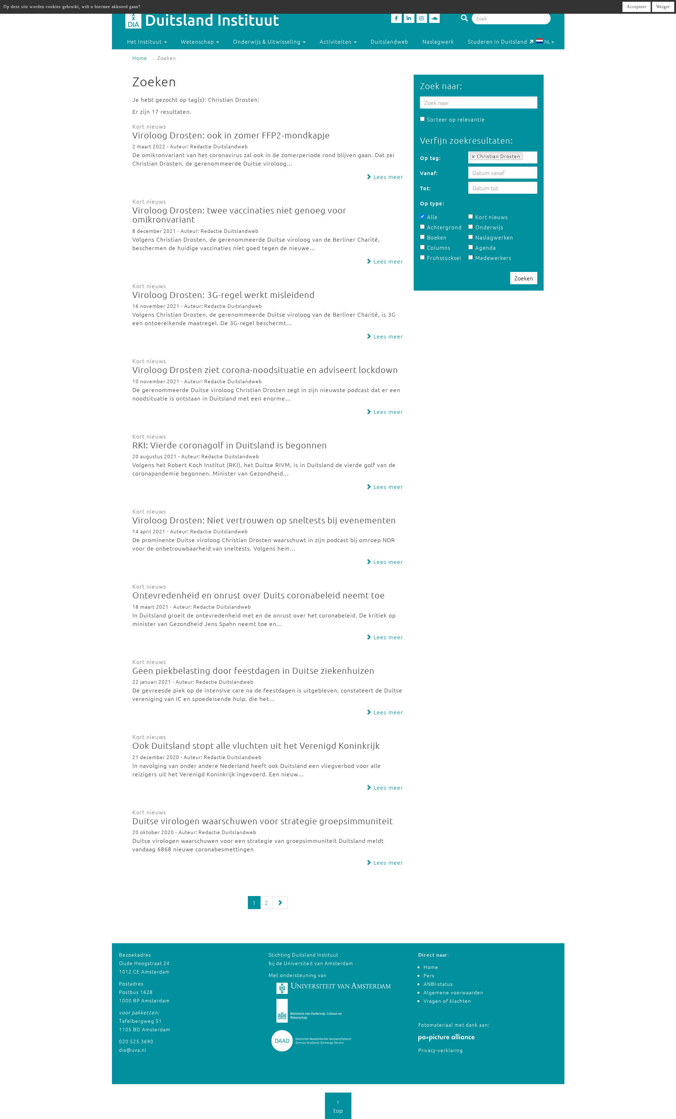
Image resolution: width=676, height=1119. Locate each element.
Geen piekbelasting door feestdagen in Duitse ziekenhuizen (253, 670)
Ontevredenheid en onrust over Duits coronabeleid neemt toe (258, 595)
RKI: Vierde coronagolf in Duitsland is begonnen (229, 445)
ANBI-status (438, 983)
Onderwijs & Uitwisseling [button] (267, 41)
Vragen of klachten (447, 1000)
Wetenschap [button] (198, 41)
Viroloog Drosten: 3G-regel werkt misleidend (223, 294)
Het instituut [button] (145, 41)
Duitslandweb (389, 41)
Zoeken (523, 278)
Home (139, 57)
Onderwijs (489, 227)
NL (547, 41)
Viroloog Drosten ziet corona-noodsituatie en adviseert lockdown (265, 369)
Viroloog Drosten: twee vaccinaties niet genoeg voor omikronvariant (239, 214)
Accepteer (636, 6)
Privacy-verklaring (440, 1049)
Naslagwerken (494, 237)
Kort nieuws (491, 216)
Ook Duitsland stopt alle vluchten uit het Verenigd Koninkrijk (256, 745)
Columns (438, 247)
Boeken (437, 237)
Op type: (432, 203)
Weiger (663, 6)
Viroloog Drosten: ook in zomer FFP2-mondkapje (231, 135)
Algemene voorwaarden (453, 992)
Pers (429, 975)
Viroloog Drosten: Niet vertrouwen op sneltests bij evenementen (264, 520)
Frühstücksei (444, 257)
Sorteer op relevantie (456, 119)
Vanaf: (429, 172)
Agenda (485, 247)
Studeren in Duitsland (497, 41)
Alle (432, 216)
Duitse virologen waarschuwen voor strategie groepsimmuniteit (262, 820)
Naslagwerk (438, 41)
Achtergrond (444, 227)
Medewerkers (493, 257)
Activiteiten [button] (336, 41)
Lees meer (387, 176)
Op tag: (430, 157)
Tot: (425, 188)
